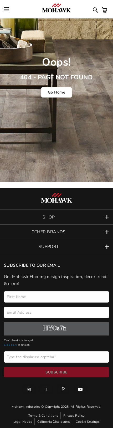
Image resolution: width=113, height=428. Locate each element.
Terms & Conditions (43, 415)
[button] (56, 217)
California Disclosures (54, 421)
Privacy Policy (74, 415)
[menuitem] (28, 390)
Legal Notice (23, 421)
